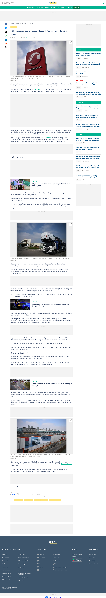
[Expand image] (70, 42)
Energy (53, 7)
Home (12, 23)
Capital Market (60, 7)
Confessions (79, 96)
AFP (26, 37)
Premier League (66, 464)
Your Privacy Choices (55, 597)
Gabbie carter (28, 500)
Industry (69, 7)
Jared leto (44, 500)
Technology (39, 7)
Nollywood (79, 143)
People (78, 161)
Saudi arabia (18, 500)
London (49, 138)
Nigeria (78, 67)
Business (30, 7)
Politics (78, 58)
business (37, 89)
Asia (78, 76)
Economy (76, 7)
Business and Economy (22, 23)
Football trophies (54, 500)
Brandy (37, 500)
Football (78, 170)
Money (47, 7)
